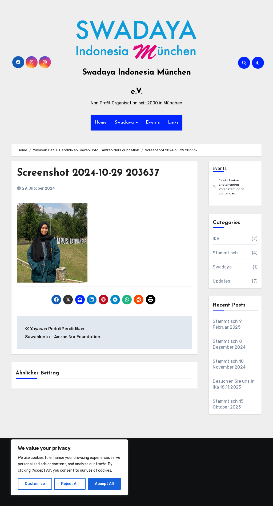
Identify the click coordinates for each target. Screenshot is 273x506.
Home (101, 122)
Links (173, 122)
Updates (221, 281)
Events (153, 122)
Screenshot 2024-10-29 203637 (88, 173)
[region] (69, 467)
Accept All (104, 483)
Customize (35, 483)
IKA (216, 238)
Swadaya (125, 122)
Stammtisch (225, 252)
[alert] (235, 187)
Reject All (70, 483)
